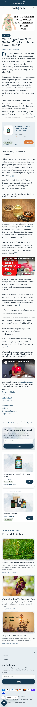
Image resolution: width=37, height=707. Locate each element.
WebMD (5, 408)
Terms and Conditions (26, 699)
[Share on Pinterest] (27, 422)
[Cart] (33, 8)
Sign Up (18, 446)
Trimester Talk (7, 406)
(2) (34, 116)
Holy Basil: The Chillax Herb (14, 636)
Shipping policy (8, 702)
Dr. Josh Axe (6, 403)
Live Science (7, 397)
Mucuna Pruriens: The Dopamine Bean (18, 599)
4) (13, 175)
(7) (19, 305)
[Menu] (4, 8)
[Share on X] (23, 422)
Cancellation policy (19, 702)
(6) (16, 252)
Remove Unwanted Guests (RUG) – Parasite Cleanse (22, 128)
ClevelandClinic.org (9, 411)
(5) (23, 237)
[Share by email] (31, 422)
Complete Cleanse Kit (10, 513)
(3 (10, 175)
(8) (7, 346)
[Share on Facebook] (18, 422)
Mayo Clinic (6, 395)
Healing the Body (9, 400)
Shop (29, 482)
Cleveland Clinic (8, 392)
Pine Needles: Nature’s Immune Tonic (18, 563)
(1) (8, 95)
